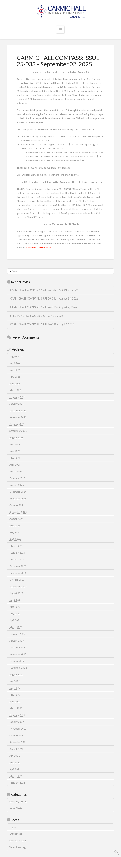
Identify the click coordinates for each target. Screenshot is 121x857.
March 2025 (15, 471)
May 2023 (14, 613)
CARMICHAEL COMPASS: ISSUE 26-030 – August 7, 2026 (43, 307)
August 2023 (16, 593)
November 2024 (17, 498)
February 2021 (17, 782)
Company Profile (18, 801)
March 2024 (15, 545)
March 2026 (15, 390)
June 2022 (14, 688)
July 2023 (14, 600)
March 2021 (15, 776)
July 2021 (14, 755)
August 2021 (16, 748)
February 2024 (17, 552)
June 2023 (14, 606)
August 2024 (16, 518)
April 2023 (15, 620)
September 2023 (18, 586)
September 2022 (18, 667)
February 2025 (17, 478)
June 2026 (14, 369)
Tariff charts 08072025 (38, 247)
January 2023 (16, 640)
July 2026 (14, 363)
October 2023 (16, 579)
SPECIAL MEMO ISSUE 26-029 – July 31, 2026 (36, 315)
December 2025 (17, 410)
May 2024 (14, 532)
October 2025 (16, 424)
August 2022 (16, 674)
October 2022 (16, 660)
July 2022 (14, 681)
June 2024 (14, 525)
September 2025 (18, 430)
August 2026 (16, 356)
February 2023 (17, 633)
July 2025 (14, 444)
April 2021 (15, 769)
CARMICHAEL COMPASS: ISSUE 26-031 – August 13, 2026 (44, 298)
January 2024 (16, 559)
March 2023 (15, 627)
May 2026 (14, 376)
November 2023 (17, 572)
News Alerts (15, 808)
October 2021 (16, 735)
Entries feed (15, 833)
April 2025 (15, 464)
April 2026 (15, 383)
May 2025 (14, 457)
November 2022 (17, 654)
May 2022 (14, 694)
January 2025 (16, 485)
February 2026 (17, 397)
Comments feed (17, 840)
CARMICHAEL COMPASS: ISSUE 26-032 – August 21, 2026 (44, 289)
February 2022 (17, 715)
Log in (12, 827)
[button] (60, 29)
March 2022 (15, 708)
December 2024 (17, 491)
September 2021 (18, 742)
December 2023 (17, 566)
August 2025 (16, 437)
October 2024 (16, 505)
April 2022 (15, 701)
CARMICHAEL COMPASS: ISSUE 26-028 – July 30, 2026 (42, 324)
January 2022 (16, 721)
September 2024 (18, 512)
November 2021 (17, 728)
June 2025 (14, 451)
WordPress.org (17, 847)
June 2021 (14, 762)
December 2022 (17, 647)
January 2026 (16, 403)
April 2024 (15, 539)
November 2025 (17, 417)
